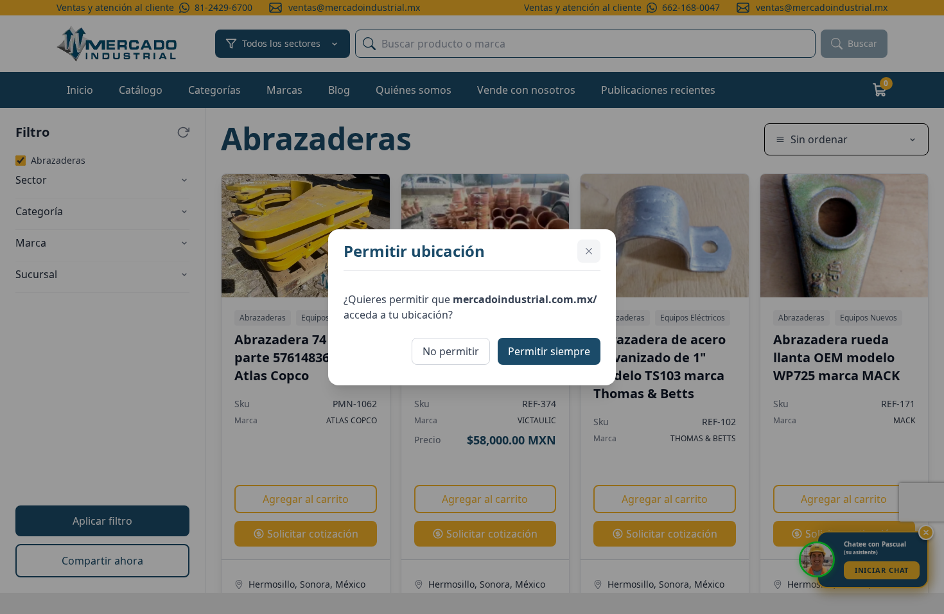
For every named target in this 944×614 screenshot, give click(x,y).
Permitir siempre (549, 351)
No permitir (451, 351)
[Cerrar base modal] (588, 251)
